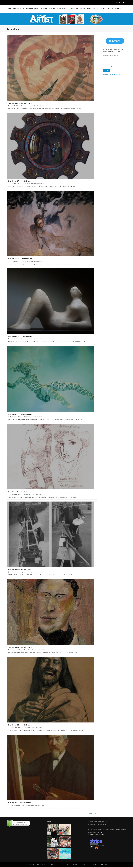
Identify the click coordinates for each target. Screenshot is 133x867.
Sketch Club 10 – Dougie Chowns (20, 725)
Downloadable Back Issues (87, 8)
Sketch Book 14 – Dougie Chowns (20, 414)
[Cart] (112, 8)
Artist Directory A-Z (19, 8)
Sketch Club (40, 105)
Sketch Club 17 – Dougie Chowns (20, 181)
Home (9, 8)
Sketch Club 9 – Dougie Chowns (19, 802)
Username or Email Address (110, 55)
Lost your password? (114, 74)
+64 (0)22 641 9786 (97, 832)
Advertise (44, 8)
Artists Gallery (101, 8)
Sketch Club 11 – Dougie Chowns (20, 647)
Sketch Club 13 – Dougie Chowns (20, 492)
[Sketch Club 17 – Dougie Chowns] (50, 145)
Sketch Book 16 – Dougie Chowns (20, 259)
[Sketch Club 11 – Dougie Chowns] (50, 612)
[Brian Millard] (65, 841)
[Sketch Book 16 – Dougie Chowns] (50, 223)
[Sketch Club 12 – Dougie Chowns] (50, 534)
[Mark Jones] (53, 853)
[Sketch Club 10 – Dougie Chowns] (50, 689)
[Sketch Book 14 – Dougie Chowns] (50, 378)
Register (117, 8)
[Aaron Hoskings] (53, 841)
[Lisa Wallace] (65, 829)
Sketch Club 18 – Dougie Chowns (20, 103)
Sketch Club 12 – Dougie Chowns (20, 569)
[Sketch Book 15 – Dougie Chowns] (50, 301)
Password (106, 61)
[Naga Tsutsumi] (53, 829)
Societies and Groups (62, 8)
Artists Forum (26, 105)
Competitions (74, 8)
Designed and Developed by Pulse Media (70, 864)
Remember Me (108, 66)
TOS (106, 864)
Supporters (51, 8)
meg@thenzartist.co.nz (97, 834)
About (108, 8)
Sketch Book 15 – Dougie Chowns (20, 336)
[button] (64, 11)
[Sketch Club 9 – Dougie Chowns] (50, 767)
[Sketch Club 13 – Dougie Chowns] (50, 456)
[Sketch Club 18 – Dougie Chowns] (50, 68)
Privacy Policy (100, 864)
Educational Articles (32, 8)
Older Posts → (93, 813)
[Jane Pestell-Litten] (65, 853)
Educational (34, 105)
